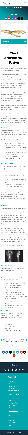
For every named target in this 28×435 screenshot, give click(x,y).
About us (10, 425)
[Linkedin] (12, 370)
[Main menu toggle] (25, 3)
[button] (25, 42)
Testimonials (11, 420)
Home (9, 415)
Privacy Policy (11, 408)
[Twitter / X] (19, 370)
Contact (10, 424)
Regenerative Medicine (13, 403)
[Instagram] (8, 370)
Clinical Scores (11, 405)
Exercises (10, 398)
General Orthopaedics (13, 402)
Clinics (9, 419)
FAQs (9, 407)
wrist (6, 290)
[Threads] (16, 370)
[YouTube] (23, 370)
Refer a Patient (11, 422)
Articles (10, 400)
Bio (8, 417)
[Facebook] (5, 370)
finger (24, 232)
